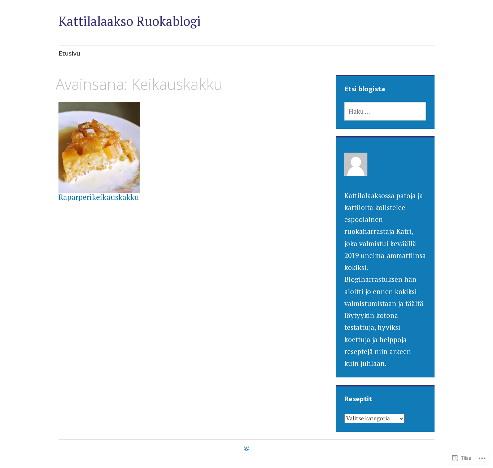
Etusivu (69, 53)
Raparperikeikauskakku (98, 197)
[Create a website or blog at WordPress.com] (246, 448)
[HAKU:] (385, 111)
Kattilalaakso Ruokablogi (129, 21)
